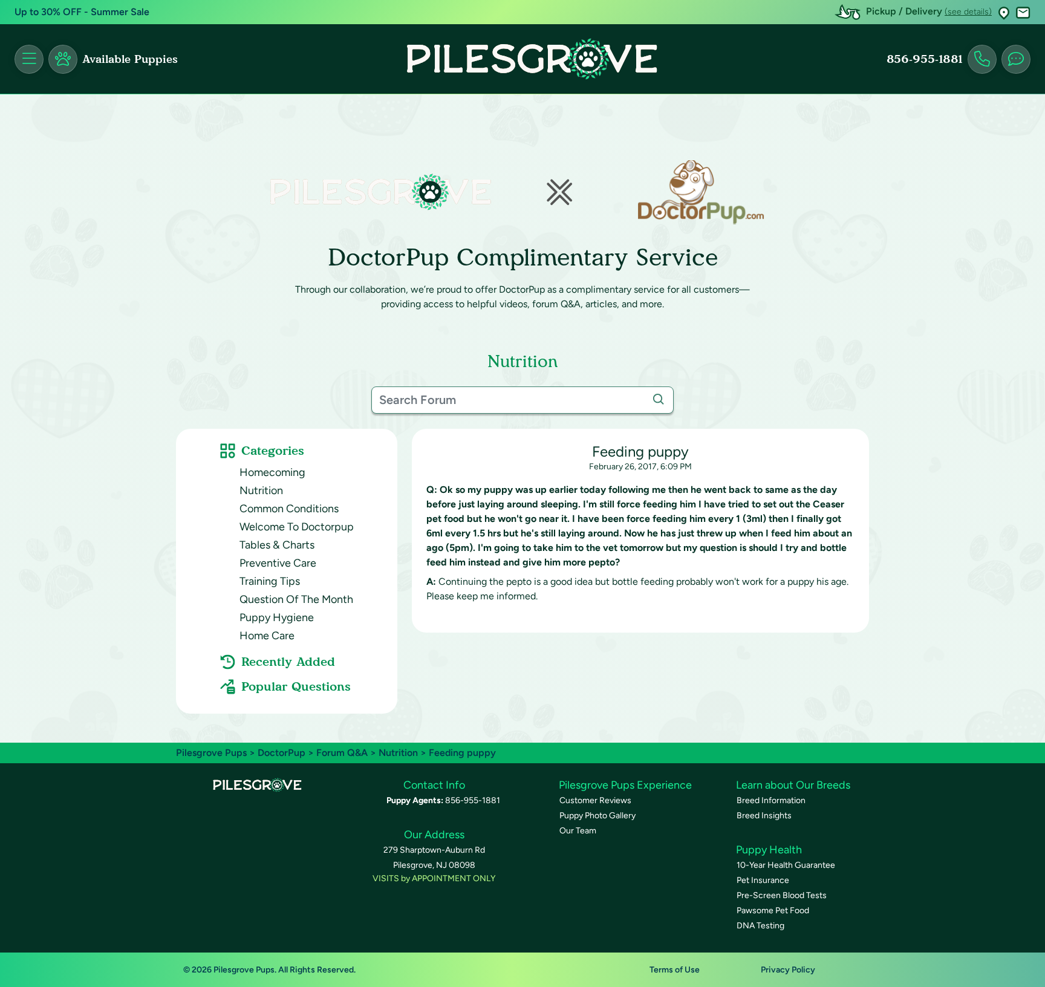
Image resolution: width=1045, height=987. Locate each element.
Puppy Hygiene (276, 617)
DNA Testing (760, 925)
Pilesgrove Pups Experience (625, 785)
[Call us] (982, 59)
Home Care (267, 635)
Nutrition (261, 490)
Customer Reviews (595, 800)
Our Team (577, 831)
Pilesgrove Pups (211, 752)
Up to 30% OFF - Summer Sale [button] (82, 12)
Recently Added (288, 661)
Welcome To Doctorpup (296, 526)
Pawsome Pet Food (773, 910)
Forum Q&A (342, 752)
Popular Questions (296, 686)
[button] (1004, 12)
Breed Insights (764, 815)
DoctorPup (281, 752)
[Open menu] (29, 59)
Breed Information (771, 800)
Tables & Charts (276, 545)
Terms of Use (674, 970)
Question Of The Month (296, 599)
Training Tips (269, 581)
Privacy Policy (788, 970)
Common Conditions (289, 508)
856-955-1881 (925, 59)
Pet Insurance (763, 880)
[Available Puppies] (62, 59)
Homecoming (272, 472)
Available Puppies (130, 59)
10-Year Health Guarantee (786, 865)
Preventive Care (277, 563)
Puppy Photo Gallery (597, 815)
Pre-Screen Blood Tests (782, 895)
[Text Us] (1015, 59)
